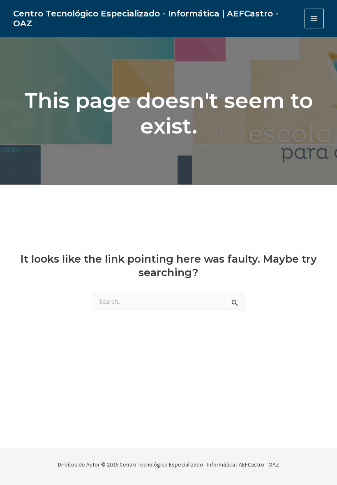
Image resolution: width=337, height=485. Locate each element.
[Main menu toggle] (314, 18)
